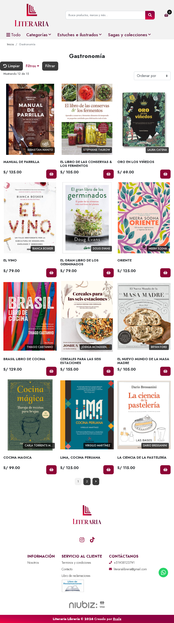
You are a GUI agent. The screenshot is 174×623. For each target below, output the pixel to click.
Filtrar (50, 66)
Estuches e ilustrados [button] (78, 34)
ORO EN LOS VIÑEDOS (135, 162)
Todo (16, 34)
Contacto (67, 569)
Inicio (10, 44)
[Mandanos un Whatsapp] (163, 572)
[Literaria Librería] (31, 15)
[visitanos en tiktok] (92, 539)
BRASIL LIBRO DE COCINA (24, 359)
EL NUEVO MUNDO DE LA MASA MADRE (143, 361)
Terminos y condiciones (76, 562)
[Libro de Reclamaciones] (73, 585)
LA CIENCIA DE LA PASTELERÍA (142, 457)
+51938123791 (124, 562)
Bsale (117, 619)
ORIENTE (124, 260)
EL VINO (10, 260)
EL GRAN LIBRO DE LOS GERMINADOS (79, 262)
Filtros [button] (31, 66)
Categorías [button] (37, 34)
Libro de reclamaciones (76, 575)
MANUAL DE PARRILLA (21, 162)
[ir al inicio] (87, 526)
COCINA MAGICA (17, 457)
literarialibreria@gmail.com (130, 569)
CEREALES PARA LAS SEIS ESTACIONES (80, 361)
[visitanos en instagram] (82, 539)
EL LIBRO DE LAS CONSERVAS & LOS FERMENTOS (86, 164)
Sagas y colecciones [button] (127, 34)
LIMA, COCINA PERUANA (80, 457)
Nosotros (33, 562)
